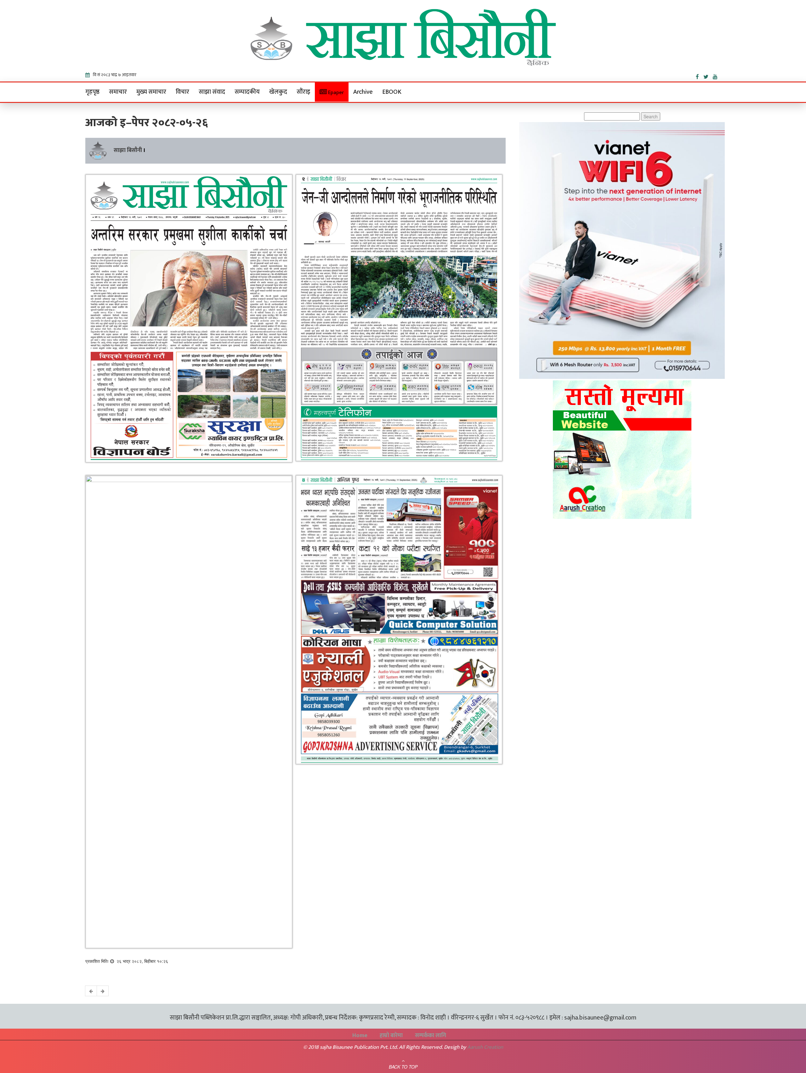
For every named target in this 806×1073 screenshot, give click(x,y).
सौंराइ (303, 92)
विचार (182, 92)
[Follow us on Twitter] (708, 75)
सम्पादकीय (247, 92)
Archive (363, 92)
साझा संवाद (212, 92)
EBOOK (391, 92)
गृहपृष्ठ (92, 92)
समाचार (118, 92)
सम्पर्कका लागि (430, 1035)
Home (359, 1035)
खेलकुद (278, 92)
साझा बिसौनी (128, 150)
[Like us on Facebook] (699, 75)
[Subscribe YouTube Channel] (717, 75)
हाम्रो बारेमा (391, 1035)
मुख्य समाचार (151, 92)
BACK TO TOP (403, 1067)
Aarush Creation (485, 1047)
